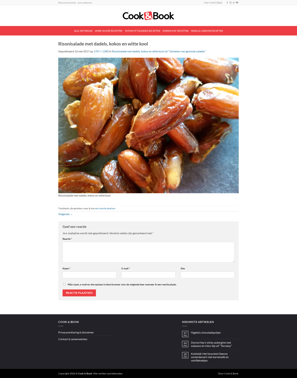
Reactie (67, 238)
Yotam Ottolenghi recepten (142, 30)
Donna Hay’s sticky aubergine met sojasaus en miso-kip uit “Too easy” (211, 344)
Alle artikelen (83, 30)
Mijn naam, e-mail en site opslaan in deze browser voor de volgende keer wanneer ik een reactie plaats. (122, 284)
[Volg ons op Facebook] (227, 3)
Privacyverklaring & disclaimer (76, 332)
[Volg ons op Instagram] (230, 3)
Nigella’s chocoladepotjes (206, 332)
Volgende (65, 214)
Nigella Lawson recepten (207, 30)
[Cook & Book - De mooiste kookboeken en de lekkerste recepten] (148, 15)
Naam (66, 268)
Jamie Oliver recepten (108, 30)
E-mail (126, 268)
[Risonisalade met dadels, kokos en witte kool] (148, 125)
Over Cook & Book (213, 2)
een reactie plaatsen (105, 208)
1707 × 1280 (101, 51)
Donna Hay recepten (176, 30)
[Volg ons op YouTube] (237, 3)
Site (183, 268)
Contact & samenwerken (72, 339)
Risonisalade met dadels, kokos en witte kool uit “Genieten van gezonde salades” (159, 51)
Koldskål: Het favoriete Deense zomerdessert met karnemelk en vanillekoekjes (210, 357)
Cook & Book (231, 373)
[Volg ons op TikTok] (234, 3)
